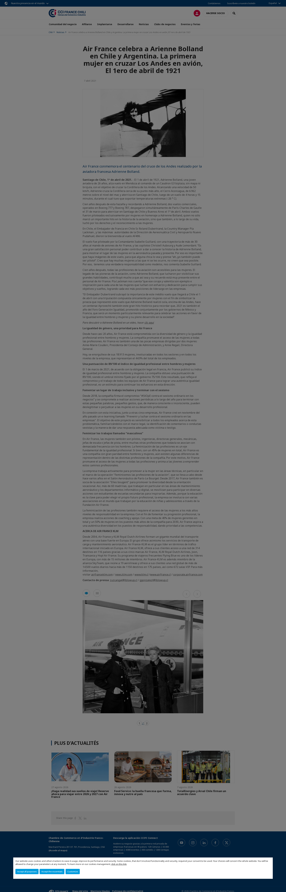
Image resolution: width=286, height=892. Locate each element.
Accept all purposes (27, 871)
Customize (72, 871)
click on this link (119, 864)
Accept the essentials (52, 871)
